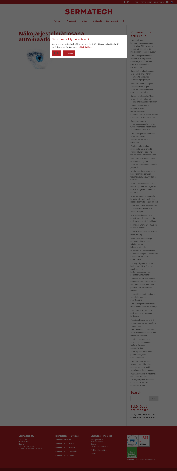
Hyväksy (69, 53)
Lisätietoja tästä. (85, 47)
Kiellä (56, 53)
